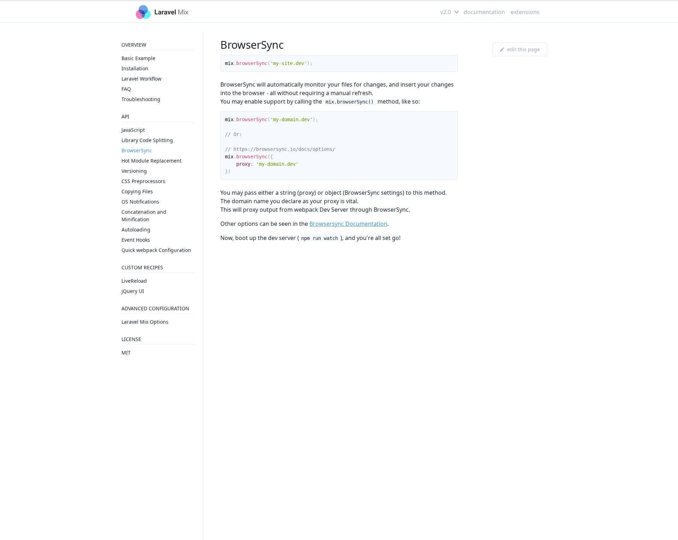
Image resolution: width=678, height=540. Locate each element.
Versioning (134, 171)
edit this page (523, 49)
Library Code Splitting (147, 140)
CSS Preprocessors (143, 181)
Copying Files (137, 191)
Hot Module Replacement (151, 160)
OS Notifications (140, 201)
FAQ (126, 89)
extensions (525, 12)
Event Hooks (135, 239)
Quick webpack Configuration (156, 250)
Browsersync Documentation (348, 224)
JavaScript (133, 130)
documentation (484, 12)
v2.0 (445, 12)
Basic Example (138, 58)
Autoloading (135, 229)
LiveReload (134, 280)
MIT (126, 352)
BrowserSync (136, 150)
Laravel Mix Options (144, 321)
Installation (134, 68)
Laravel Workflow (141, 78)
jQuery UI (132, 291)
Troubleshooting (140, 99)
